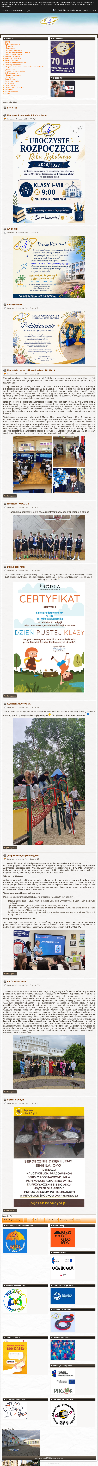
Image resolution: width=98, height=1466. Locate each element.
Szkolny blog (9, 83)
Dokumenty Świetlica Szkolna (17, 63)
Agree (28, 10)
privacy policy (6, 7)
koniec (77, 1220)
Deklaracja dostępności (13, 65)
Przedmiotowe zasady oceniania (18, 52)
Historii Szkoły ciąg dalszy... (15, 87)
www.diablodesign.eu (53, 1463)
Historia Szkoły (10, 85)
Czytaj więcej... (10, 496)
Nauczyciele (10, 48)
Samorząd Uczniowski (13, 59)
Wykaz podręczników (14, 54)
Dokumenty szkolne (12, 81)
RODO (7, 94)
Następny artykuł (66, 1220)
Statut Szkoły (10, 79)
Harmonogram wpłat (13, 75)
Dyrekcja (9, 46)
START (7, 42)
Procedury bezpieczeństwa (15, 71)
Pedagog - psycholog (12, 56)
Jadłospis (9, 77)
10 (57, 1220)
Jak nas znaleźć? (11, 92)
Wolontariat (9, 89)
